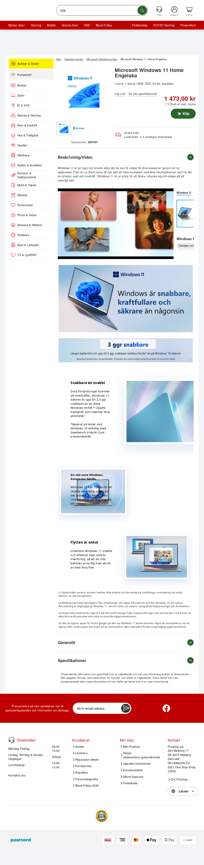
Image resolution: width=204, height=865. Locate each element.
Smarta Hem (70, 25)
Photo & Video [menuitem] (26, 215)
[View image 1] (64, 128)
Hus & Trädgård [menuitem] (27, 135)
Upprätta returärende (137, 763)
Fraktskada (130, 783)
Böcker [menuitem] (21, 85)
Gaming (36, 25)
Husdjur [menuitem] (22, 145)
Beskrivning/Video (75, 157)
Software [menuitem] (23, 235)
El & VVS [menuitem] (23, 105)
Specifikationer (72, 660)
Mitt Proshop (131, 747)
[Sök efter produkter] (142, 10)
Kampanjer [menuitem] (24, 75)
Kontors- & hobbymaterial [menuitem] (26, 175)
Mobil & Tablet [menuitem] (26, 185)
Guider (79, 747)
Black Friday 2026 (87, 785)
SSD (87, 25)
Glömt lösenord (133, 777)
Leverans (81, 753)
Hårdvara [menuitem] (23, 155)
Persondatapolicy (86, 779)
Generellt (66, 642)
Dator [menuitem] (21, 95)
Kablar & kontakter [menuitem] (29, 165)
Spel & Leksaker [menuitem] (28, 245)
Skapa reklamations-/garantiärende (141, 755)
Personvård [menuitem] (24, 205)
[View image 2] (79, 128)
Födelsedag (139, 25)
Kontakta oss (17, 775)
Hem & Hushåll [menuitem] (27, 125)
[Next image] (104, 92)
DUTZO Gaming (164, 25)
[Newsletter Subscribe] (125, 708)
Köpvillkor (81, 772)
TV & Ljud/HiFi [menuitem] (26, 255)
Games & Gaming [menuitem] (29, 115)
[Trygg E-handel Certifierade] (102, 816)
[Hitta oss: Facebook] (166, 708)
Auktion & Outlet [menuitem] (28, 64)
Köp (185, 113)
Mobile (51, 25)
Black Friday (104, 25)
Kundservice (83, 766)
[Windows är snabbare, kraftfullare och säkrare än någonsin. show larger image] (126, 298)
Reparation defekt (87, 760)
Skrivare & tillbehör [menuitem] (29, 225)
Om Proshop (179, 779)
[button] (83, 91)
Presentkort (188, 25)
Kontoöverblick (132, 770)
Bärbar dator (16, 25)
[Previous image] (62, 92)
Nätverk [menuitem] (22, 195)
